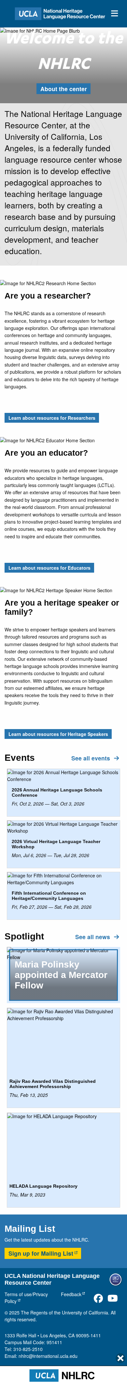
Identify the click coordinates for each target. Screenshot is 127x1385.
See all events (91, 758)
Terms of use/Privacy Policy (26, 1297)
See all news (93, 937)
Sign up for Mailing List (40, 1253)
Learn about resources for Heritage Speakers (58, 734)
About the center (63, 89)
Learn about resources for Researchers (51, 418)
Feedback (71, 1294)
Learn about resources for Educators (49, 567)
